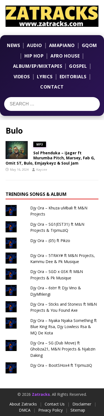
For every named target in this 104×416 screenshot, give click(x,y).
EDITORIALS (73, 77)
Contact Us (55, 404)
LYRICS (45, 77)
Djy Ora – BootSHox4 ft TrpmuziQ (61, 365)
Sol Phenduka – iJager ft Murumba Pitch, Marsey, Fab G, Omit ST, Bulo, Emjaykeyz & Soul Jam (50, 157)
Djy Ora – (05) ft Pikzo (50, 240)
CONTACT (52, 87)
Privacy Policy (50, 410)
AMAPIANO (62, 45)
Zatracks (41, 394)
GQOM (89, 45)
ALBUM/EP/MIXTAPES (37, 66)
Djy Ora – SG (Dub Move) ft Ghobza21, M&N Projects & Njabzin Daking (62, 349)
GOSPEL (78, 66)
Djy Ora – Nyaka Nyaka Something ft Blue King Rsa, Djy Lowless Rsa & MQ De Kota (63, 327)
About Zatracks (23, 404)
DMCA (25, 410)
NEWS (13, 45)
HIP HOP (34, 56)
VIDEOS (22, 77)
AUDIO (34, 45)
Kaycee (41, 169)
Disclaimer (81, 404)
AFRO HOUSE (65, 56)
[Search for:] (38, 104)
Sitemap (77, 410)
